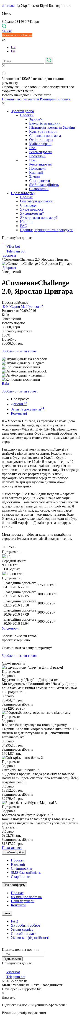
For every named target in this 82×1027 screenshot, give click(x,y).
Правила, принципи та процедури (46, 230)
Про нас (26, 197)
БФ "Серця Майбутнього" (22, 306)
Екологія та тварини (45, 123)
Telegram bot (15, 251)
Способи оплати (23, 933)
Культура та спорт (43, 131)
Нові (32, 148)
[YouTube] (3, 967)
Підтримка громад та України (52, 127)
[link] (41, 359)
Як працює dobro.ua (26, 897)
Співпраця (28, 205)
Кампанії (36, 172)
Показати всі (12, 848)
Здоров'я (35, 119)
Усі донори (10, 628)
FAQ (23, 226)
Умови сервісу (22, 929)
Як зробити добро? (25, 925)
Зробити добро (22, 111)
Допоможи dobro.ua (17, 35)
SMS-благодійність (44, 185)
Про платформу (23, 193)
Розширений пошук (55, 99)
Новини (26, 222)
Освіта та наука (41, 140)
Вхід (5, 383)
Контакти (18, 905)
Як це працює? (31, 209)
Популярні (37, 156)
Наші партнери (22, 901)
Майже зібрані (40, 144)
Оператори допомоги (36, 201)
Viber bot (13, 246)
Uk (13, 47)
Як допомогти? (32, 213)
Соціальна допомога (45, 136)
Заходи (34, 176)
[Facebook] (2, 967)
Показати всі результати (20, 99)
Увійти (7, 31)
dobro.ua (8, 6)
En (13, 51)
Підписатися (12, 959)
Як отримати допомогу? (39, 217)
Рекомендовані (40, 152)
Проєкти (26, 115)
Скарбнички (39, 189)
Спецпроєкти (39, 181)
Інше (7, 913)
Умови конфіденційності (30, 938)
